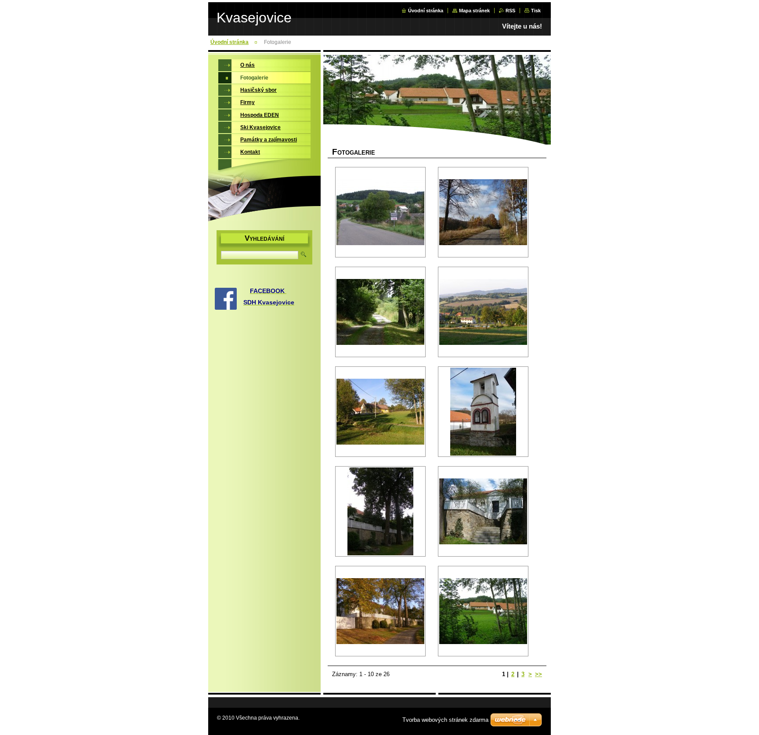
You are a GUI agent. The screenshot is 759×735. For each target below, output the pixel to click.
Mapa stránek (474, 10)
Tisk (536, 10)
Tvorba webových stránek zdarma (445, 720)
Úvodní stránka (425, 10)
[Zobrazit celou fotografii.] (380, 212)
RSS (510, 10)
